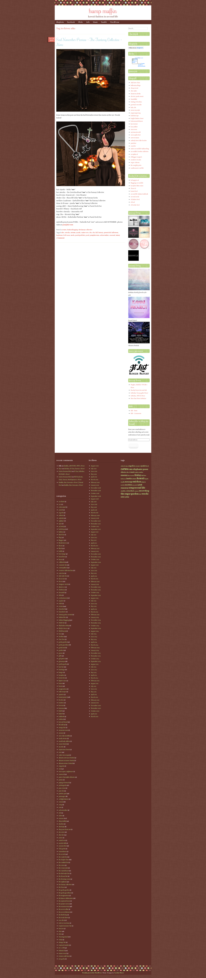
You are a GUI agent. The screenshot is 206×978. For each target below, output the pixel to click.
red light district (63, 799)
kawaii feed (134, 191)
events (64, 230)
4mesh (61, 510)
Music (95, 22)
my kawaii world (136, 132)
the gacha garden (64, 890)
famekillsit (134, 99)
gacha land (62, 648)
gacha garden (63, 642)
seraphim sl (134, 154)
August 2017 (94, 532)
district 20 (62, 587)
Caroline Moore (119, 973)
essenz (124, 475)
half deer (143, 475)
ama (126, 466)
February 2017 (95, 548)
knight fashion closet (137, 118)
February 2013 (95, 681)
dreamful (61, 593)
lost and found (63, 722)
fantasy (100, 233)
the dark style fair (64, 873)
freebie (132, 475)
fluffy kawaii (62, 631)
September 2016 (96, 562)
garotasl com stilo (136, 105)
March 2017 (94, 546)
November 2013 (96, 656)
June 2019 (94, 471)
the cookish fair (63, 862)
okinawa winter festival (66, 763)
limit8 (60, 711)
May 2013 (94, 672)
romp (60, 805)
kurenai (61, 705)
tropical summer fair (65, 926)
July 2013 (93, 667)
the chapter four (64, 860)
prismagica (62, 796)
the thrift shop (63, 915)
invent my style (135, 110)
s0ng (131, 487)
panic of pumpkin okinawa (67, 777)
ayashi (78, 233)
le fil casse (66, 235)
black (147, 466)
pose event (62, 788)
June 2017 (94, 538)
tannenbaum (63, 851)
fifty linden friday (64, 626)
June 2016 (94, 571)
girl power (62, 659)
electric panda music (137, 96)
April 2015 (94, 609)
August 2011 (94, 683)
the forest (62, 887)
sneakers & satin (136, 160)
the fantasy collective (85, 230)
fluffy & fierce (63, 628)
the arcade (62, 854)
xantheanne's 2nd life (137, 168)
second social (135, 197)
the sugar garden (130, 493)
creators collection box (66, 570)
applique (61, 521)
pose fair (61, 791)
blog (60, 537)
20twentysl (62, 507)
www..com (139, 58)
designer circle (63, 584)
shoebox (61, 824)
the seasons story (64, 906)
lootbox (61, 719)
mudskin (128, 484)
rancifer (133, 146)
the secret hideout (64, 912)
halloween (115, 233)
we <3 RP (61, 948)
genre (61, 653)
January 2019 (95, 485)
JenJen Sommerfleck (65, 471)
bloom (60, 546)
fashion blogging (72, 230)
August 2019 (95, 466)
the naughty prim (136, 165)
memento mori (63, 730)
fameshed (62, 609)
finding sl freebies (136, 102)
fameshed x (62, 612)
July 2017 (93, 535)
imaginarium (63, 689)
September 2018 (96, 496)
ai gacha (61, 513)
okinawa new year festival (66, 758)
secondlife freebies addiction (139, 151)
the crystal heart (64, 871)
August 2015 (94, 598)
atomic (138, 466)
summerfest (63, 846)
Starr (60, 469)
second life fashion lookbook (139, 194)
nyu (133, 485)
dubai (60, 595)
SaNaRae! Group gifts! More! (139, 393)
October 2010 (95, 711)
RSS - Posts (134, 411)
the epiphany (62, 882)
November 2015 (96, 590)
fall (96, 233)
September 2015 (96, 595)
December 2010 (96, 706)
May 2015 (94, 606)
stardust (130, 491)
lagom (146, 479)
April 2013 (94, 675)
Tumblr (104, 22)
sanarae (61, 818)
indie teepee (62, 692)
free (60, 634)
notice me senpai (64, 755)
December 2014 (96, 620)
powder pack (63, 794)
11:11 (60, 504)
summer (136, 491)
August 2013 (94, 664)
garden (61, 650)
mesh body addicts (64, 741)
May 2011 (93, 692)
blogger (61, 540)
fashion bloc (62, 617)
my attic (61, 747)
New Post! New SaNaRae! (138, 398)
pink (140, 484)
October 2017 (95, 526)
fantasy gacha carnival (65, 615)
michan (137, 481)
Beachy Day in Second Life (139, 390)
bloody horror (63, 543)
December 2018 (96, 488)
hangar (61, 672)
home (60, 683)
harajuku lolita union (137, 186)
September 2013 (96, 661)
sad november (104, 235)
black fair (61, 535)
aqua (60, 524)
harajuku (61, 675)
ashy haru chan (135, 83)
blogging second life (137, 183)
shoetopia (61, 827)
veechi (145, 493)
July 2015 (93, 601)
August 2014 (95, 631)
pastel (136, 485)
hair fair (61, 667)
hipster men (62, 681)
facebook (134, 34)
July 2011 (93, 686)
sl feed (133, 202)
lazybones (59, 235)
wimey (118, 235)
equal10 (61, 601)
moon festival (63, 744)
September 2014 (96, 628)
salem (60, 816)
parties (61, 780)
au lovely (61, 526)
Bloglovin (60, 22)
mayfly (123, 482)
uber (60, 931)
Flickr (80, 22)
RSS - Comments (136, 413)
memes (61, 733)
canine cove (85, 233)
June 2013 (94, 670)
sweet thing (144, 490)
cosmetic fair (63, 565)
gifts (60, 656)
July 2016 (93, 568)
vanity (60, 940)
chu (90, 233)
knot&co (61, 703)
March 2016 (94, 579)
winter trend (63, 953)
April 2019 (94, 477)
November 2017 (96, 524)
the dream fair (63, 876)
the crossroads (63, 868)
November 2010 (96, 708)
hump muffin (103, 10)
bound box (62, 557)
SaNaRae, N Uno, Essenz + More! (74, 469)
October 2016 (95, 559)
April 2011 (94, 694)
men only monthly (64, 736)
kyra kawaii (134, 124)
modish (123, 485)
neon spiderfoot (136, 135)
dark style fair (63, 576)
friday (138, 475)
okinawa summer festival (66, 761)
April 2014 (94, 642)
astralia (67, 233)
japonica (61, 694)
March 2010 (94, 716)
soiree (61, 838)
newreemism (135, 138)
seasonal (112, 235)
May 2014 (94, 639)
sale (60, 813)
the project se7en (64, 904)
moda (72, 235)
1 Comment (60, 238)
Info (88, 22)
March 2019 (94, 480)
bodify (60, 551)
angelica (131, 466)
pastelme (133, 143)
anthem (61, 515)
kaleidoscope (135, 116)
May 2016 (94, 573)
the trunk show (63, 918)
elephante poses (140, 469)
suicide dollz (62, 843)
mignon (143, 482)
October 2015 (95, 593)
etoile (60, 603)
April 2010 (94, 714)
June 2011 (94, 689)
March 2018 (94, 513)
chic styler (134, 91)
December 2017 (96, 521)
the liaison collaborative (66, 898)
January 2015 (95, 617)
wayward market (64, 945)
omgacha (61, 766)
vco (140, 494)
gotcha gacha (63, 664)
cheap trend (134, 88)
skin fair (61, 835)
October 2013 (95, 659)
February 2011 (95, 700)
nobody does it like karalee (139, 140)
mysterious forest (64, 750)
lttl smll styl (62, 725)
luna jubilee (134, 127)
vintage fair (62, 942)
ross (60, 807)
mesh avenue (63, 738)
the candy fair (63, 857)
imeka (129, 478)
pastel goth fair (80, 235)
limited (61, 714)
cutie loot (61, 573)
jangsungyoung (136, 113)
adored (123, 466)
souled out (62, 840)
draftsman (62, 590)
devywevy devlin (136, 94)
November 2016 (96, 557)
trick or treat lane (64, 923)
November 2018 (96, 491)
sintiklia (123, 491)
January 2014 (95, 650)
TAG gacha (62, 849)
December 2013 (96, 653)
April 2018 (94, 510)
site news (61, 832)
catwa (125, 469)
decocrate (62, 579)
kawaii (140, 478)
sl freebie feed (135, 205)
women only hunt (64, 956)
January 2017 (95, 551)
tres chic (61, 920)
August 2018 (95, 499)
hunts (60, 686)
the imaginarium (64, 895)
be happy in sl (135, 180)
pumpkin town (68, 225)
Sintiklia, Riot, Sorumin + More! (73, 485)
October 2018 (95, 493)
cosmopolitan (63, 568)
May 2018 (94, 507)
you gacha (62, 959)
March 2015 (94, 612)
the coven (62, 865)
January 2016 (95, 584)
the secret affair (63, 909)
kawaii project (63, 697)
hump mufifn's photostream (141, 65)
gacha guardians (64, 645)
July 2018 (93, 502)
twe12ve (61, 929)
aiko (62, 233)
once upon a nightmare (66, 771)
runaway (124, 487)
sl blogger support (136, 157)
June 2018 (94, 504)
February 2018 (95, 515)
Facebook (71, 22)
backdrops (62, 529)
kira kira (61, 700)
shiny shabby (62, 821)
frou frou (62, 639)
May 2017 (94, 540)
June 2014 (94, 637)
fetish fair (62, 623)
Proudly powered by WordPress (91, 973)
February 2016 (95, 582)
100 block (61, 502)
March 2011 (94, 697)
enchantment (63, 598)
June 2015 (94, 604)
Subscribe (133, 446)
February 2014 (95, 648)
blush (60, 548)
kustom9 (61, 708)
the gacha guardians (65, 893)
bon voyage (62, 554)
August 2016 (94, 565)
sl (126, 491)
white (123, 497)
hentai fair (62, 678)
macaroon (134, 129)
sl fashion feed (135, 199)
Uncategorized (63, 937)
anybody (61, 518)
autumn (72, 233)
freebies (61, 637)
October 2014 (95, 626)
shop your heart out (65, 829)
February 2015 (95, 615)
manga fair (62, 727)
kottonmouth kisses (137, 121)
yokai (127, 497)
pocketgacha (63, 785)
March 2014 (94, 645)
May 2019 (94, 474)
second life (139, 487)
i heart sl (133, 188)
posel (87, 235)
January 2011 (95, 703)
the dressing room (64, 879)
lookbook (61, 716)
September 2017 (96, 529)
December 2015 (96, 587)
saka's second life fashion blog (140, 149)
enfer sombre (139, 472)
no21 (60, 752)
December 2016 (96, 554)
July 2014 (93, 634)
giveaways (62, 661)
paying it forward (64, 783)
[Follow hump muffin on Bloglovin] (136, 48)
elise (127, 472)
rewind (61, 802)
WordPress (114, 22)
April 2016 (94, 576)
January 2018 (95, 518)
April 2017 (94, 543)
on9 (60, 769)
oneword (61, 774)
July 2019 (93, 469)
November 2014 (96, 623)
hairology (61, 670)
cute (131, 469)
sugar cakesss (135, 162)
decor (60, 581)
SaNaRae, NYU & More (138, 396)
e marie (132, 472)
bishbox (61, 532)
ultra (60, 934)
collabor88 (62, 562)
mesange (129, 481)
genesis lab (107, 233)
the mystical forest (64, 901)
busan (60, 559)
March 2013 (94, 678)
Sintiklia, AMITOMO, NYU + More (74, 466)
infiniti (134, 479)
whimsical (62, 951)
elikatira (123, 472)
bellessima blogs (136, 85)
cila (93, 233)
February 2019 (95, 482)
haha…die (133, 107)
